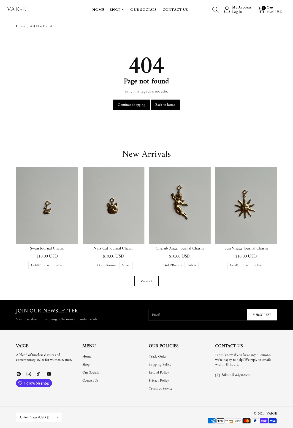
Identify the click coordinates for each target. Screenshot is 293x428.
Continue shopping (131, 105)
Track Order (157, 356)
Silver (60, 266)
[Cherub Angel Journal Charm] (180, 205)
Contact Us (90, 380)
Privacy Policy (159, 380)
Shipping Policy (160, 364)
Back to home (165, 105)
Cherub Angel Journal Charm (180, 248)
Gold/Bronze (40, 266)
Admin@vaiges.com (236, 374)
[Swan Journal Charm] (47, 205)
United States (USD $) (34, 417)
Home (20, 26)
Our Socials (90, 372)
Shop (115, 9)
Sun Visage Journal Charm (246, 248)
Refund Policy (159, 372)
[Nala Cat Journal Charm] (113, 205)
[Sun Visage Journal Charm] (246, 205)
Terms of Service (161, 388)
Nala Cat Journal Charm (113, 248)
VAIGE (271, 413)
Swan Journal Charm (47, 248)
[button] (117, 9)
